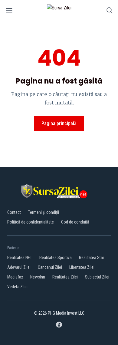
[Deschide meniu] (9, 11)
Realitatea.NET (19, 257)
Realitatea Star (91, 257)
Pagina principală (59, 123)
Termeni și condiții (43, 212)
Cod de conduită (75, 222)
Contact (14, 212)
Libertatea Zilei (81, 267)
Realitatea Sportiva (55, 257)
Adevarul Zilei (19, 267)
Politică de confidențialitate (30, 222)
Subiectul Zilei (97, 277)
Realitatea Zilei (65, 277)
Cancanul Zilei (50, 267)
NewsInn (37, 277)
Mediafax (15, 277)
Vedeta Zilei (17, 286)
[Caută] (109, 11)
